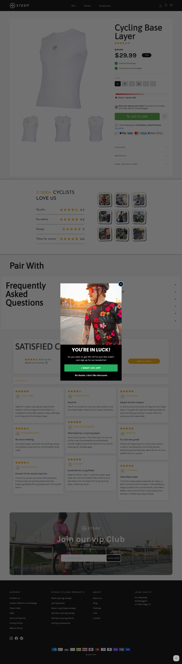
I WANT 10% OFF (91, 368)
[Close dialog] (121, 284)
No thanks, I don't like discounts (91, 375)
